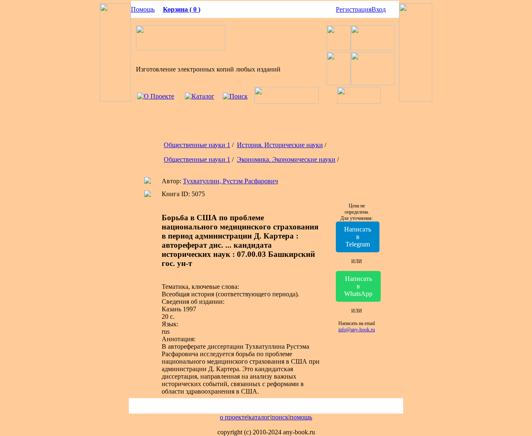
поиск (279, 417)
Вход (379, 9)
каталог (259, 417)
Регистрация (354, 9)
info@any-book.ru (356, 330)
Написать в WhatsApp (358, 286)
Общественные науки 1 (197, 144)
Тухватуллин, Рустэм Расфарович (230, 181)
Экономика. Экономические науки (286, 159)
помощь (301, 417)
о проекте (233, 417)
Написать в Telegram (357, 237)
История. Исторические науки (280, 144)
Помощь (143, 9)
